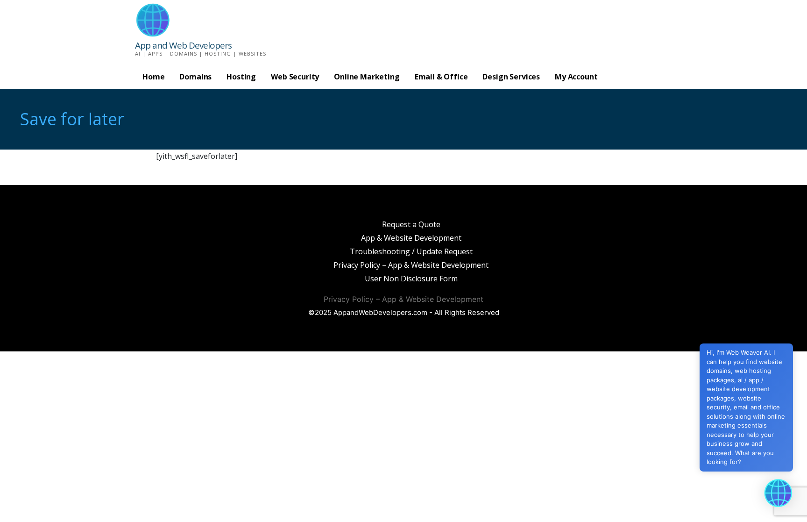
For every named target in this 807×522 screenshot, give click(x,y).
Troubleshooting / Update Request (411, 251)
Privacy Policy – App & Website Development (410, 265)
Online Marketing (366, 77)
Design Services (511, 77)
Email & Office (441, 77)
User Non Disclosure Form (411, 278)
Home (153, 77)
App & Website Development (411, 238)
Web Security (295, 77)
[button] (778, 493)
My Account (576, 77)
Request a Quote (411, 224)
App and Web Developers (183, 45)
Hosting (241, 77)
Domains (195, 77)
